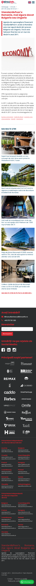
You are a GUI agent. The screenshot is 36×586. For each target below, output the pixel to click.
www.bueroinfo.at (6, 450)
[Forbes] (10, 399)
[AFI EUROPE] (26, 419)
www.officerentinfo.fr (7, 466)
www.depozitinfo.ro (6, 526)
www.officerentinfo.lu (7, 473)
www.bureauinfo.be (23, 450)
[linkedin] (10, 349)
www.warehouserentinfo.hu (25, 514)
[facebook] (4, 349)
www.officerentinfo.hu (24, 466)
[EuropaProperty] (26, 392)
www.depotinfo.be (6, 505)
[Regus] (26, 412)
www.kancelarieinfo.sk (7, 486)
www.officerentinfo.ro (7, 480)
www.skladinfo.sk (6, 534)
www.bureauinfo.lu (6, 471)
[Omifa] (26, 405)
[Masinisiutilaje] (26, 378)
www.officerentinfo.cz (24, 459)
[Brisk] (10, 425)
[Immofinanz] (26, 398)
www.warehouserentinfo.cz (25, 506)
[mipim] (10, 363)
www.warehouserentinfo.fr (8, 514)
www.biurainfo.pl (22, 471)
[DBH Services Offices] (26, 432)
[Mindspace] (10, 405)
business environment (7, 117)
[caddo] (10, 392)
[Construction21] (26, 363)
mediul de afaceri (18, 117)
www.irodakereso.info (24, 464)
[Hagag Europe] (10, 432)
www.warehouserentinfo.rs (25, 528)
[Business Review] (26, 370)
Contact (10, 579)
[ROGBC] (10, 370)
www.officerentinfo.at (7, 451)
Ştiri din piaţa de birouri (9, 9)
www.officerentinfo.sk (7, 488)
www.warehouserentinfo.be (8, 506)
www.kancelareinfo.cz (24, 457)
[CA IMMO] (26, 385)
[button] (33, 2)
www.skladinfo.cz (22, 505)
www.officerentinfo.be (24, 451)
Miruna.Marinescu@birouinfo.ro (16, 317)
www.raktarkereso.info (24, 512)
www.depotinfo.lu (6, 519)
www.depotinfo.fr (6, 512)
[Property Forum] (10, 412)
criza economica (5, 119)
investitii (13, 119)
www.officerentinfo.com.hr (8, 459)
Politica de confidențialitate (17, 581)
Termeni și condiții (20, 579)
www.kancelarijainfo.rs (24, 479)
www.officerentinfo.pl (23, 473)
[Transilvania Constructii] (26, 425)
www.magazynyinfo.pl (24, 519)
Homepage (4, 7)
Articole (12, 7)
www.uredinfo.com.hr (7, 457)
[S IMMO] (10, 419)
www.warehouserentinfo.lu (8, 521)
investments (19, 119)
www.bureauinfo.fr (6, 464)
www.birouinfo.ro (6, 479)
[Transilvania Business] (10, 385)
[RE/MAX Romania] (10, 378)
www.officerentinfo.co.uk (24, 486)
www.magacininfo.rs (23, 526)
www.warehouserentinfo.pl (25, 521)
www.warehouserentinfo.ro (8, 528)
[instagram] (15, 349)
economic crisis (28, 117)
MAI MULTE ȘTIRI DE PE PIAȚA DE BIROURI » (17, 293)
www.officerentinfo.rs (23, 480)
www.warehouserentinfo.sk (8, 535)
